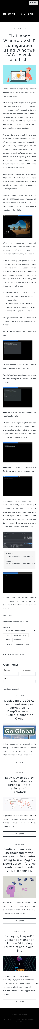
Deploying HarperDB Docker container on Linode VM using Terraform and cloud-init (19, 943)
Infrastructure (20, 635)
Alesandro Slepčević (14, 654)
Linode (7, 640)
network (17, 640)
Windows (8, 644)
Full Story (19, 762)
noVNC (8, 296)
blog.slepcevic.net (19, 14)
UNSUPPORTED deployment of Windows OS (19, 199)
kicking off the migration (17, 103)
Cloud (7, 635)
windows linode (22, 644)
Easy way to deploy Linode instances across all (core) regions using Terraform (19, 785)
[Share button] (35, 630)
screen (22, 434)
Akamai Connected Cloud (15, 631)
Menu (34, 3)
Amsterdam (7, 96)
